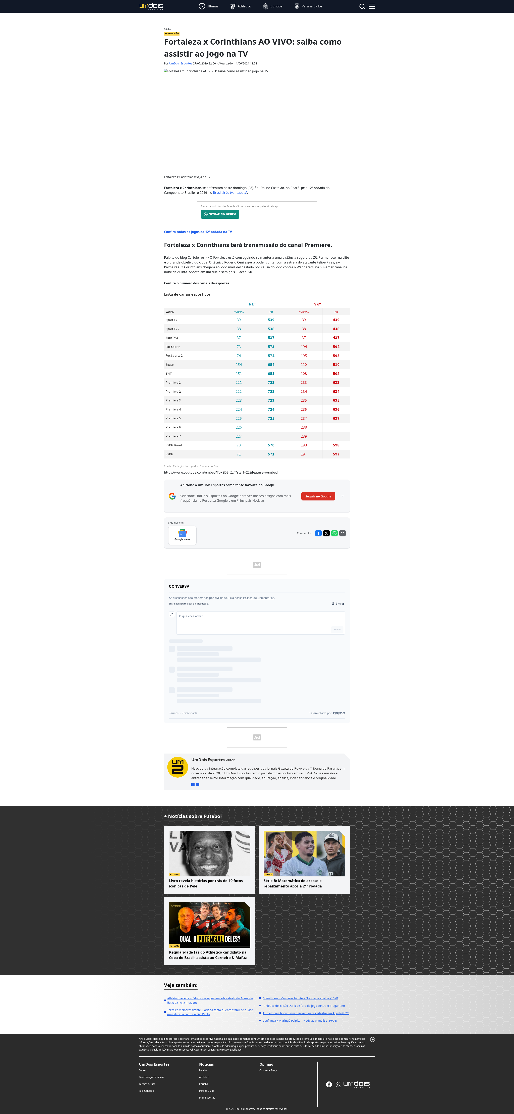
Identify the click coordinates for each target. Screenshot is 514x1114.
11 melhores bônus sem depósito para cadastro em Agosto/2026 (306, 1013)
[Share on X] (326, 533)
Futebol (203, 1070)
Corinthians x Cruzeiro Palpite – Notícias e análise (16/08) (301, 998)
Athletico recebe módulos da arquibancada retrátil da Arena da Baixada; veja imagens (210, 1000)
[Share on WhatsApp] (334, 533)
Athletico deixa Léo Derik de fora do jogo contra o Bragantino (304, 1006)
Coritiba (203, 1084)
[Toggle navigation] (372, 6)
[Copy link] (342, 533)
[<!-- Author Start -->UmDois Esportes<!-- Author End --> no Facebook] (197, 784)
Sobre (142, 1070)
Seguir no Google (318, 496)
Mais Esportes (207, 1097)
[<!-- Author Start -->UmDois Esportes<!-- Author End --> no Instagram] (193, 784)
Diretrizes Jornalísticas (151, 1077)
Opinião (266, 1064)
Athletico (204, 1077)
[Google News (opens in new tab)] (182, 535)
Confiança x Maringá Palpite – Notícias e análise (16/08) (300, 1020)
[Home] (151, 6)
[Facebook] (328, 1084)
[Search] (362, 6)
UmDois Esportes (180, 63)
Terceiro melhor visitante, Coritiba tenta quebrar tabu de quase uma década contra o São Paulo (210, 1012)
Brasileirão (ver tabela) (230, 192)
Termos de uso (147, 1084)
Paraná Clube (206, 1091)
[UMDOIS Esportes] (357, 1084)
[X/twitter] (338, 1084)
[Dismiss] (342, 496)
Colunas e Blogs (268, 1070)
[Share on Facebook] (318, 533)
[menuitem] (208, 6)
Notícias (206, 1064)
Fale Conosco (146, 1091)
